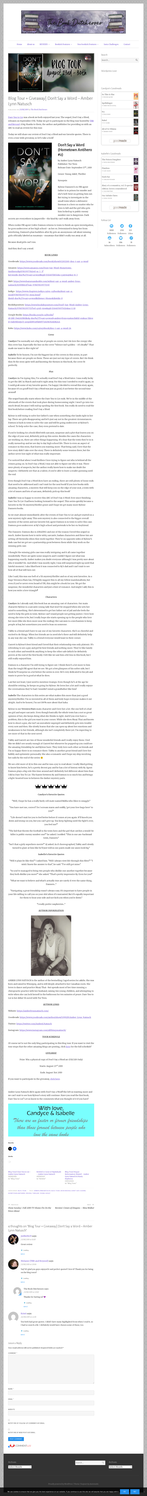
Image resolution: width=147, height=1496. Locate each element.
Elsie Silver (107, 171)
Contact (127, 44)
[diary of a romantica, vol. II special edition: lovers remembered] (136, 190)
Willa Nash (106, 114)
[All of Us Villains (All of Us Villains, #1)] (136, 134)
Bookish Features (62, 44)
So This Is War (108, 94)
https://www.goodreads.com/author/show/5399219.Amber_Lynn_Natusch (55, 1017)
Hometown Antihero (16, 1193)
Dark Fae (106, 177)
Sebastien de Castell (109, 105)
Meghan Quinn (108, 97)
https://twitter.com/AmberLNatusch (34, 1024)
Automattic (94, 1484)
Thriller (35, 1193)
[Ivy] (136, 116)
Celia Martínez (108, 191)
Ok (124, 1492)
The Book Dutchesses (39, 109)
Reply (23, 1254)
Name (11, 1389)
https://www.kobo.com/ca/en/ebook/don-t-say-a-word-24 (42, 328)
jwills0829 (26, 1236)
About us (31, 44)
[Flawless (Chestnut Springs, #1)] (136, 173)
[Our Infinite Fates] (136, 200)
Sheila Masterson (109, 162)
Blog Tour (22, 1191)
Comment (12, 1353)
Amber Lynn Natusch (42, 1191)
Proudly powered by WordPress (60, 1484)
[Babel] (136, 125)
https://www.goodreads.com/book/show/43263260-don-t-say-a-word (54, 261)
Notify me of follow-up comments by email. (26, 1423)
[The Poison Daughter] (136, 164)
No (135, 1492)
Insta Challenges (111, 44)
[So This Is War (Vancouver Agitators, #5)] (136, 99)
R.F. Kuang (106, 123)
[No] (144, 1492)
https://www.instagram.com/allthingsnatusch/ (43, 1030)
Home (19, 44)
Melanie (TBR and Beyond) (34, 1261)
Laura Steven (107, 198)
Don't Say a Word (78, 1191)
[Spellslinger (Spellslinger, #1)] (136, 108)
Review (29, 1193)
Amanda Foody (108, 131)
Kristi (24, 1313)
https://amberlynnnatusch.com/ (33, 1011)
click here (55, 1079)
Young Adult (45, 1193)
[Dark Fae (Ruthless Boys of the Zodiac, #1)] (136, 181)
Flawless (106, 168)
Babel (104, 120)
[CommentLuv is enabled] (20, 1447)
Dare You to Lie (15, 117)
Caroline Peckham (109, 179)
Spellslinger (107, 103)
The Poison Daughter (111, 160)
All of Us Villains (109, 129)
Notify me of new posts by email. (22, 1432)
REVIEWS (44, 44)
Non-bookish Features (86, 44)
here (68, 1046)
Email (11, 1399)
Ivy (103, 112)
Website (11, 1409)
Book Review (66, 1191)
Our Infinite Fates (109, 196)
